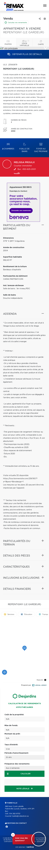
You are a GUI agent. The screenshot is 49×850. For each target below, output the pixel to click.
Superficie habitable (12, 257)
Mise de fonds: (11, 725)
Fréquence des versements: (17, 764)
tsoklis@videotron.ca (20, 816)
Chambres (8, 149)
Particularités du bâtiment (15, 276)
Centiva (30, 847)
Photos (8, 44)
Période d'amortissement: (17, 753)
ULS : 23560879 (10, 65)
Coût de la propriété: (14, 715)
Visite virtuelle (24, 44)
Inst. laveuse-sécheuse (13, 285)
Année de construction (13, 247)
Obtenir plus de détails (26, 54)
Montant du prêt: (12, 734)
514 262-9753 (14, 813)
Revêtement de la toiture (15, 266)
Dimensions (8, 238)
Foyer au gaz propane (40, 150)
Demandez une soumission (21, 210)
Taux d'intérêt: (11, 745)
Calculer (25, 774)
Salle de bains (24, 150)
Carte (41, 44)
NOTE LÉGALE (23, 789)
